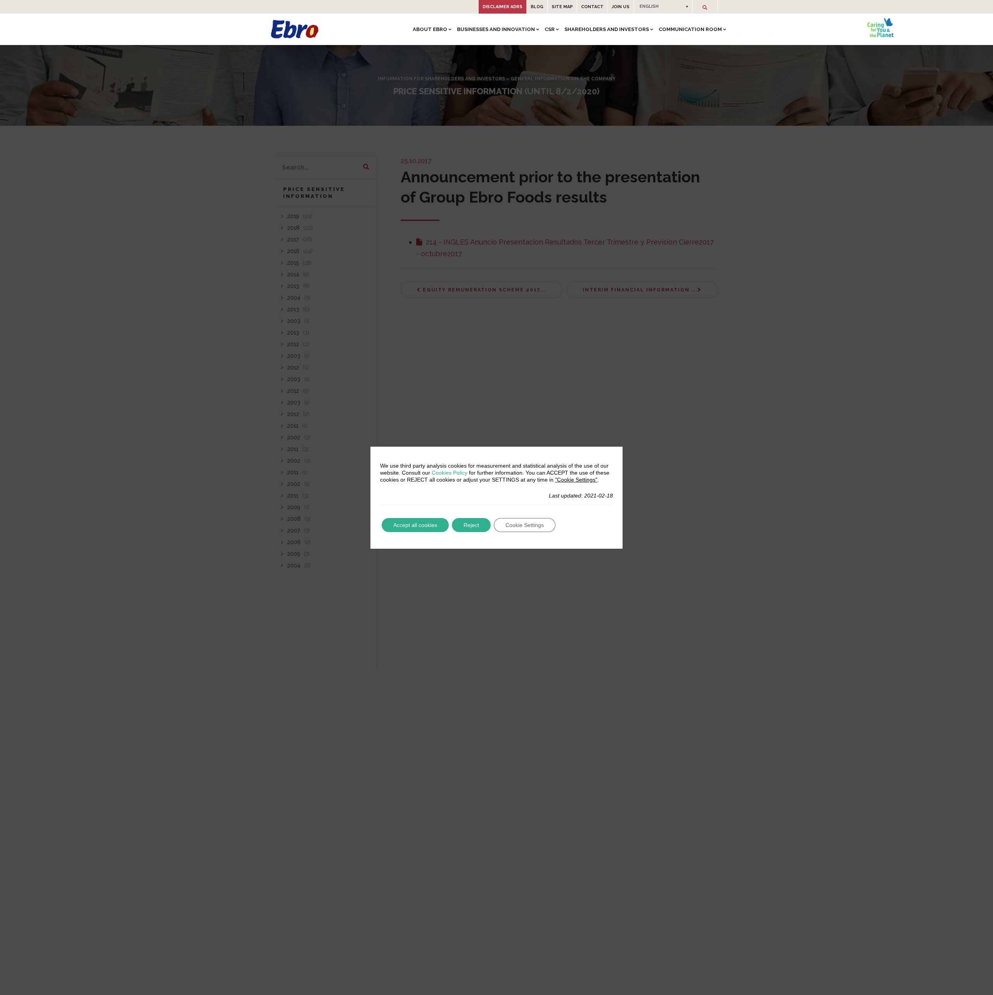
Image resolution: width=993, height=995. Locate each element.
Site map (562, 6)
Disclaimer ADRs (502, 6)
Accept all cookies (415, 525)
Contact (592, 6)
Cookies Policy (449, 473)
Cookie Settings (524, 525)
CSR (550, 29)
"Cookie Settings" (576, 480)
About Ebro (430, 29)
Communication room (690, 29)
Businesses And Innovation (496, 29)
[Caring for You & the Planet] (880, 27)
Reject (471, 525)
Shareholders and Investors (606, 29)
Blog (537, 6)
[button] (663, 6)
